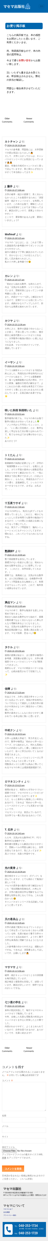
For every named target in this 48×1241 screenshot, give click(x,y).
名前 (4, 1115)
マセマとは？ (8, 1209)
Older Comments (7, 120)
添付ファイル (8, 1147)
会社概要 (6, 1212)
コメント (7, 1080)
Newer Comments (29, 120)
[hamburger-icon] (42, 6)
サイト (5, 1136)
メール (5, 1126)
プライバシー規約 (9, 1215)
